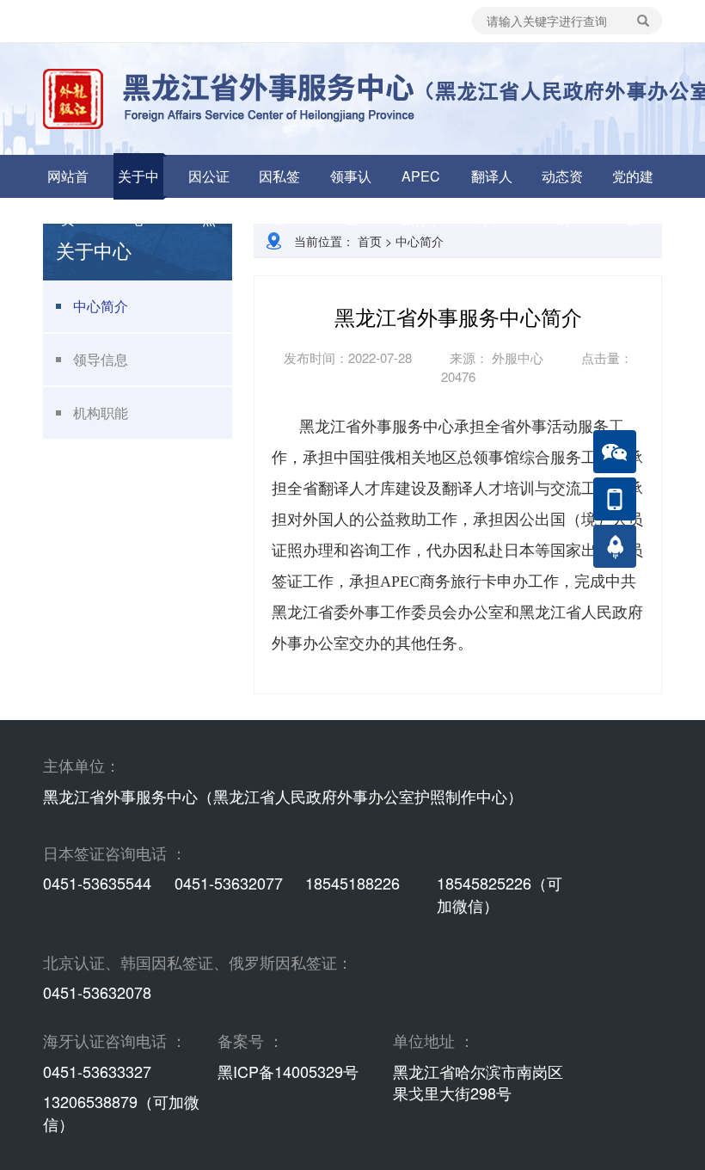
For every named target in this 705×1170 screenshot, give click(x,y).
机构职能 (100, 412)
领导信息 (100, 359)
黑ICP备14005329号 (288, 1071)
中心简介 (100, 306)
